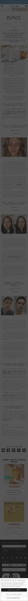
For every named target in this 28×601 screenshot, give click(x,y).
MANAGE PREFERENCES (13, 598)
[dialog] (14, 589)
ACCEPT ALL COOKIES (14, 590)
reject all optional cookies (14, 594)
